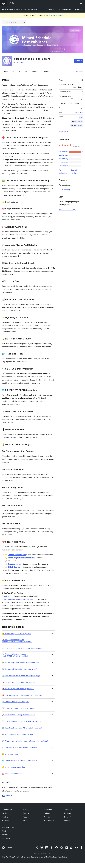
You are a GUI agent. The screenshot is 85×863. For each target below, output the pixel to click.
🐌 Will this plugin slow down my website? (18, 689)
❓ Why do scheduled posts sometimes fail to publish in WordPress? (17, 641)
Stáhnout (78, 61)
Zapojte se (68, 809)
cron (80, 117)
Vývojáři (47, 71)
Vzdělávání (48, 809)
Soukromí (5, 820)
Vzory (25, 820)
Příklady (26, 809)
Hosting (5, 817)
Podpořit (67, 817)
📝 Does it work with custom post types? (18, 708)
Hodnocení (23, 71)
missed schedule (77, 121)
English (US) (79, 112)
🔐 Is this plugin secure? (11, 754)
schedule (73, 125)
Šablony (26, 813)
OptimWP (7, 596)
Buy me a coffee (14, 564)
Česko (9, 848)
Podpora (79, 71)
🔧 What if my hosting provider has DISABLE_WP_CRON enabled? (15, 655)
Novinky (5, 813)
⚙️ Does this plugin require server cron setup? (19, 669)
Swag (67, 820)
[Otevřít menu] (81, 3)
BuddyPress (6, 838)
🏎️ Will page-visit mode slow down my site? (19, 682)
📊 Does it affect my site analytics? (15, 702)
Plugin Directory (7, 9)
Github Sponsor (14, 567)
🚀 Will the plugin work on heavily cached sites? (20, 663)
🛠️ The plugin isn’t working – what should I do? (20, 747)
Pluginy (25, 817)
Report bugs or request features (21, 558)
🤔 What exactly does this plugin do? (16, 634)
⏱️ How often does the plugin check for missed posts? (23, 648)
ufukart (21, 62)
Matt (4, 831)
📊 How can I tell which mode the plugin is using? (21, 676)
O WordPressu (7, 809)
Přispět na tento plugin (67, 209)
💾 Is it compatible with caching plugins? (17, 734)
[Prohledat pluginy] (24, 22)
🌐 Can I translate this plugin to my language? (19, 761)
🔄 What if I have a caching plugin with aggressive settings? (25, 741)
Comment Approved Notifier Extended (18, 599)
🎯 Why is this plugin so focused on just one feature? (22, 695)
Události (67, 813)
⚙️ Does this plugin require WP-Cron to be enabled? (22, 728)
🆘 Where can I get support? (13, 774)
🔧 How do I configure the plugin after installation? (21, 721)
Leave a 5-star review (17, 555)
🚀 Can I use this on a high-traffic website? (18, 715)
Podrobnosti (9, 71)
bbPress (5, 835)
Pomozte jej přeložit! (56, 15)
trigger (80, 125)
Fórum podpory (64, 190)
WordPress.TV (49, 820)
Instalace (35, 71)
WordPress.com (8, 827)
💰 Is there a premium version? (14, 767)
